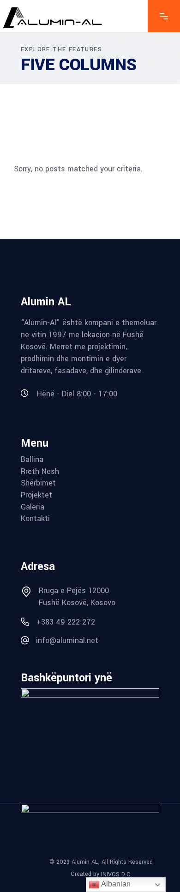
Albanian (115, 884)
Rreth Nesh (40, 471)
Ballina (32, 459)
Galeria (32, 507)
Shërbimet (38, 483)
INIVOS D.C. (116, 874)
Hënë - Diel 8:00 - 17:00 (77, 393)
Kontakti (35, 518)
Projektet (36, 495)
